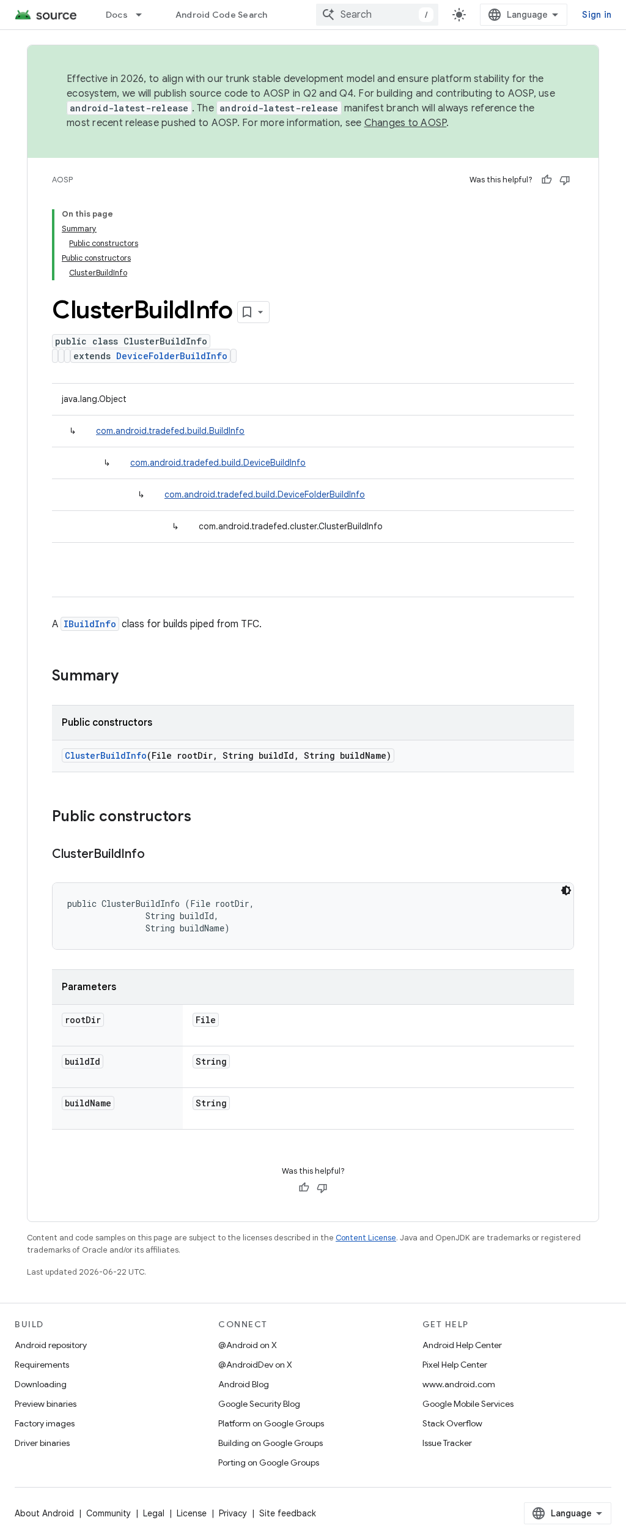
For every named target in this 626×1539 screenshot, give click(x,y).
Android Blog (243, 1384)
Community (108, 1513)
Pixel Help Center (454, 1364)
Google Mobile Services (468, 1403)
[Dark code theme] (566, 890)
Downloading (41, 1384)
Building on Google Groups (270, 1442)
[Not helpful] (565, 180)
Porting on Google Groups (268, 1462)
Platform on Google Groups (271, 1423)
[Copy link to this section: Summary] (131, 676)
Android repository (51, 1345)
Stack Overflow (452, 1423)
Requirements (42, 1364)
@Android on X (247, 1345)
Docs (117, 14)
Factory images (45, 1423)
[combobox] (377, 15)
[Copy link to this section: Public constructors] (203, 817)
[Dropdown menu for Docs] (144, 14)
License (192, 1513)
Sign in (596, 14)
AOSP (62, 179)
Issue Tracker (447, 1442)
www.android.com (458, 1384)
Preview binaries (45, 1403)
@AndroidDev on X (255, 1364)
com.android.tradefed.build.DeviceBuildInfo (218, 462)
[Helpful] (546, 180)
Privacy (233, 1513)
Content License (366, 1237)
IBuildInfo (90, 624)
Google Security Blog (259, 1403)
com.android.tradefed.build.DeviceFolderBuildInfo (264, 494)
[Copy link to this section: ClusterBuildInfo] (157, 855)
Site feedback (287, 1513)
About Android (44, 1513)
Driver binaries (42, 1442)
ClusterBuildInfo (106, 755)
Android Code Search (221, 14)
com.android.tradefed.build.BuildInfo (170, 430)
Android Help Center (462, 1345)
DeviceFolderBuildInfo (171, 356)
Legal (153, 1513)
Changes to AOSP (405, 123)
